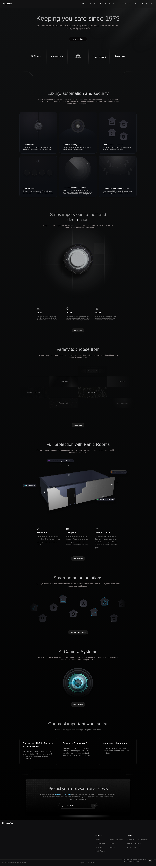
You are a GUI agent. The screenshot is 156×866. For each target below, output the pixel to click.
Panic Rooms (113, 4)
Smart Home (93, 4)
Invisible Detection (116, 840)
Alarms (137, 4)
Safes (98, 840)
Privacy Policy (82, 862)
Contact (144, 4)
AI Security (103, 4)
